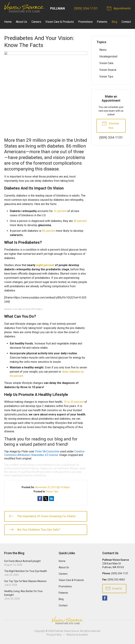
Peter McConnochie (47, 451)
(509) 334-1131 (86, 8)
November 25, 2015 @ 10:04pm (52, 487)
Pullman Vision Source (66, 631)
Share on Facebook (39, 498)
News (103, 49)
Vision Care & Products (59, 21)
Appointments (122, 8)
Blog (114, 21)
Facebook (104, 598)
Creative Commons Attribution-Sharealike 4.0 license (44, 453)
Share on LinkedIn (51, 498)
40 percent (80, 221)
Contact (126, 21)
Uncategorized (108, 56)
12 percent (60, 211)
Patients (102, 21)
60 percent (48, 230)
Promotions (85, 21)
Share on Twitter (45, 498)
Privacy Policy (54, 634)
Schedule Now (113, 125)
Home (8, 21)
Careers (36, 21)
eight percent (45, 265)
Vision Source (107, 69)
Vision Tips (52, 491)
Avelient (83, 634)
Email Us (117, 588)
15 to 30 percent (73, 401)
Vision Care (106, 63)
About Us (21, 21)
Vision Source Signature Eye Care (67, 620)
